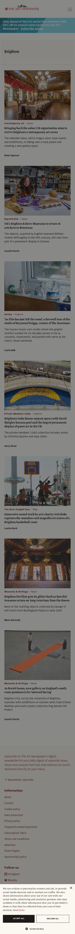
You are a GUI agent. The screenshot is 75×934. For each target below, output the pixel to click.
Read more (19, 910)
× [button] (71, 888)
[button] (36, 929)
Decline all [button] (53, 918)
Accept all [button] (18, 918)
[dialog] (37, 909)
